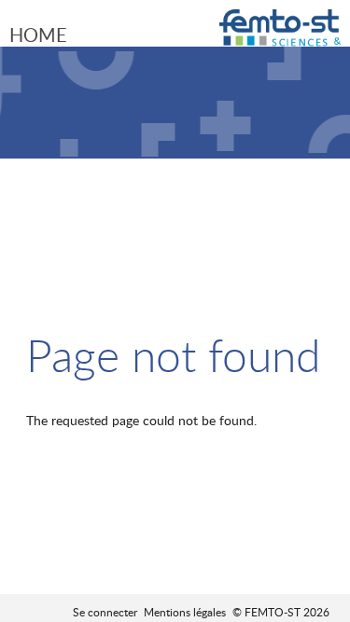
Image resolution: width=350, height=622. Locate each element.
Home (38, 34)
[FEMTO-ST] (280, 35)
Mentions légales (185, 611)
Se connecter (105, 611)
